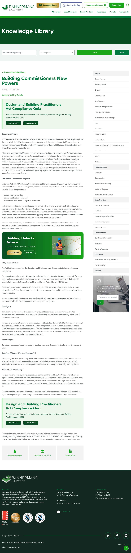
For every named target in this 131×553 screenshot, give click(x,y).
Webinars (16, 536)
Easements (98, 243)
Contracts (98, 172)
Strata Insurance (100, 134)
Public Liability (100, 265)
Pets (96, 123)
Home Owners (101, 167)
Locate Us (66, 511)
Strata (97, 73)
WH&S (97, 156)
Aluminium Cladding (102, 205)
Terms (10, 536)
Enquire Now (116, 5)
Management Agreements (103, 106)
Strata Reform (99, 140)
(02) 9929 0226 (103, 492)
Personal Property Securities (104, 216)
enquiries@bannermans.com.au (110, 498)
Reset (122, 52)
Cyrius (127, 545)
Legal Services (70, 11)
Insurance (99, 254)
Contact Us (124, 11)
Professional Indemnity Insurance (106, 260)
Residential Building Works (104, 194)
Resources (101, 11)
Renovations (99, 129)
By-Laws (98, 90)
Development (100, 232)
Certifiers (98, 211)
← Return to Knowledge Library (13, 72)
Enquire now (14, 253)
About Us (56, 11)
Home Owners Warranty (103, 183)
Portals (113, 11)
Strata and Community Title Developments (109, 145)
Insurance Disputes (101, 189)
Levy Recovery (99, 101)
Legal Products (86, 11)
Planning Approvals (101, 249)
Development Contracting (103, 238)
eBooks (98, 270)
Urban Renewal (100, 151)
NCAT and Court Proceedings (105, 118)
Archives (98, 162)
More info (29, 253)
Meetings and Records (102, 112)
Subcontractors (100, 227)
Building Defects (100, 84)
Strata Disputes (100, 79)
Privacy (4, 536)
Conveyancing (99, 178)
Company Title (100, 95)
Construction (100, 200)
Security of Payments (102, 222)
